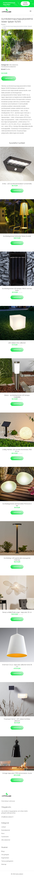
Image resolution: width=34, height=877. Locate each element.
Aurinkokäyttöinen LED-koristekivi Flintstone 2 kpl (17, 504)
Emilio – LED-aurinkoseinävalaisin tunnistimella (17, 184)
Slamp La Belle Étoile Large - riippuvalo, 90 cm (17, 612)
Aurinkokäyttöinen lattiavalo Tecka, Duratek (17, 236)
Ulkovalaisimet (13, 65)
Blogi (2, 851)
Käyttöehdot (5, 858)
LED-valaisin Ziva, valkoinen (17, 343)
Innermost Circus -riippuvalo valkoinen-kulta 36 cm (17, 665)
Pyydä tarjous (25, 3)
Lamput (3, 827)
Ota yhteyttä (5, 854)
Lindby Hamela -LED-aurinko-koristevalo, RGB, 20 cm (17, 450)
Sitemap (3, 864)
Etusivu (3, 24)
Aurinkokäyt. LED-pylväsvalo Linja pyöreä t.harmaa (17, 559)
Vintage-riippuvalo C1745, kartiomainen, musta (17, 773)
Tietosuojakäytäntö (7, 861)
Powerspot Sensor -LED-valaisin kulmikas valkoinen (17, 720)
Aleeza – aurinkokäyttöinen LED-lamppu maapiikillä (17, 396)
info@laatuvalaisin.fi (7, 817)
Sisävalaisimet (5, 830)
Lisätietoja (8, 78)
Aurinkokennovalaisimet (8, 66)
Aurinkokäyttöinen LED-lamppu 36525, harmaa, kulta (17, 289)
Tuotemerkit (5, 836)
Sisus (2, 833)
